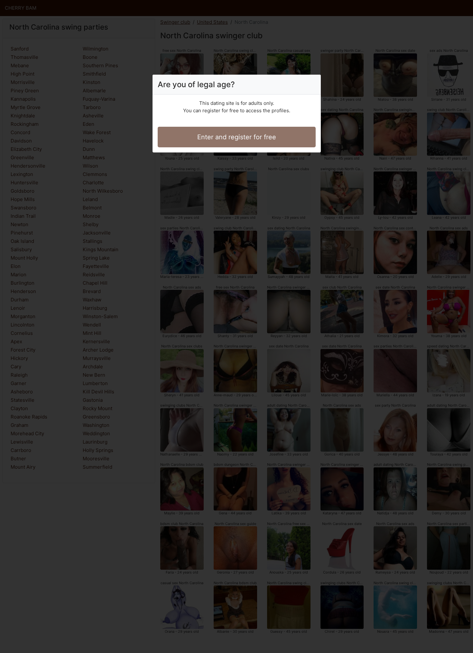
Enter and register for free (236, 137)
